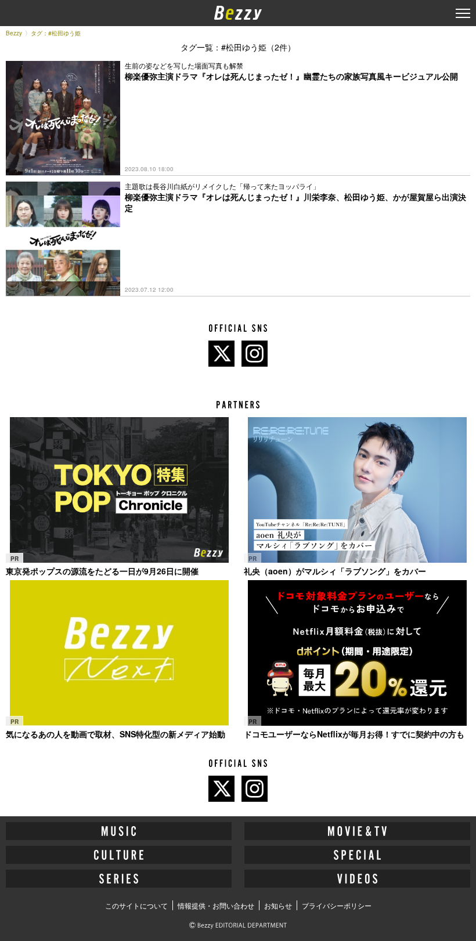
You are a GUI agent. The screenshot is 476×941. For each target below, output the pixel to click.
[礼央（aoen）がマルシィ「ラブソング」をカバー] (357, 490)
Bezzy (14, 33)
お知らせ (278, 905)
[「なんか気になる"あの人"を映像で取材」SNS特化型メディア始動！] (119, 653)
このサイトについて (136, 905)
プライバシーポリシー (337, 905)
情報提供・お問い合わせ (216, 905)
